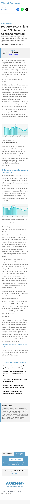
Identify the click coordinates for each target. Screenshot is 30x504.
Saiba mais (14, 473)
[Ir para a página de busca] (5, 3)
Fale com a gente (16, 459)
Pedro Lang (3, 9)
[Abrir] (2, 3)
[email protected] (13, 54)
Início (2, 7)
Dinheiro (7, 7)
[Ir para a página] (13, 3)
